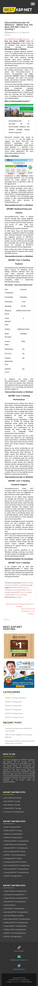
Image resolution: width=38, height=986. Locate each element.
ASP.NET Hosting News (13, 709)
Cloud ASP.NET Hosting (12, 808)
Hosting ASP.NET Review (13, 858)
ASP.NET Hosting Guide (13, 705)
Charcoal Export (9, 905)
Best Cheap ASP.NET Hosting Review (17, 919)
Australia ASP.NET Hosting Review (16, 912)
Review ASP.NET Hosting (13, 830)
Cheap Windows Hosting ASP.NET (16, 898)
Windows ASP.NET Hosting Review (16, 841)
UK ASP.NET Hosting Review (14, 908)
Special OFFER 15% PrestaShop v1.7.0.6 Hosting (28, 611)
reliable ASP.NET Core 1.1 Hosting (16, 595)
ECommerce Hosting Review (14, 812)
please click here (19, 153)
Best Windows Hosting (12, 805)
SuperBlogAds (19, 951)
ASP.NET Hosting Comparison (15, 698)
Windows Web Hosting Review (15, 929)
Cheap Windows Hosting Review (15, 844)
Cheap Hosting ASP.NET (12, 827)
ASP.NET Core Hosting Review (15, 855)
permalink (18, 597)
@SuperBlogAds (19, 969)
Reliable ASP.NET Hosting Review (16, 848)
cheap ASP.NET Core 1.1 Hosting (20, 592)
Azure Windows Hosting (12, 798)
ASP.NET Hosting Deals (13, 702)
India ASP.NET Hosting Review (15, 901)
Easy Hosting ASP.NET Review (14, 851)
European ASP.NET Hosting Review (16, 872)
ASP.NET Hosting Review (21, 585)
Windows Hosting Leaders (13, 837)
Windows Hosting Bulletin (13, 834)
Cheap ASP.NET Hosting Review (15, 926)
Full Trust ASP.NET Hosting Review (16, 869)
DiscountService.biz (11, 49)
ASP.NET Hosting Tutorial (14, 717)
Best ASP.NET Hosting (12, 801)
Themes (9, 982)
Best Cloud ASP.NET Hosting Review (17, 865)
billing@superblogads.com (19, 960)
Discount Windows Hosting (13, 915)
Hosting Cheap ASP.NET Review (15, 862)
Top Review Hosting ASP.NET (14, 894)
